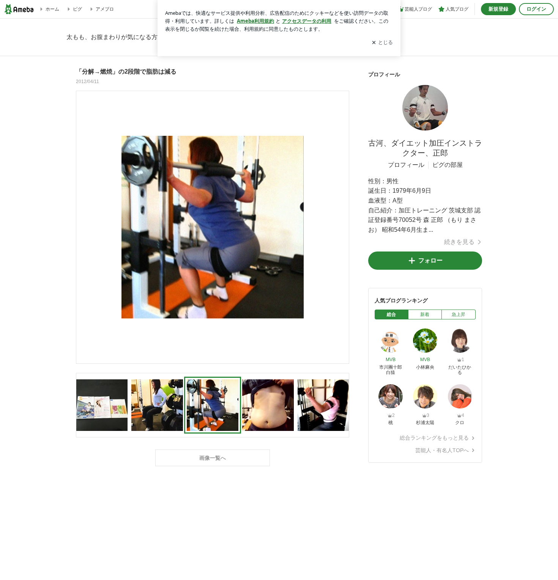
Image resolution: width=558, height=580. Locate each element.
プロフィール (406, 165)
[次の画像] (341, 227)
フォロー (430, 260)
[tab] (391, 314)
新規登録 (498, 9)
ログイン (536, 9)
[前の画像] (84, 227)
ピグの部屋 (447, 165)
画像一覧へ (212, 458)
